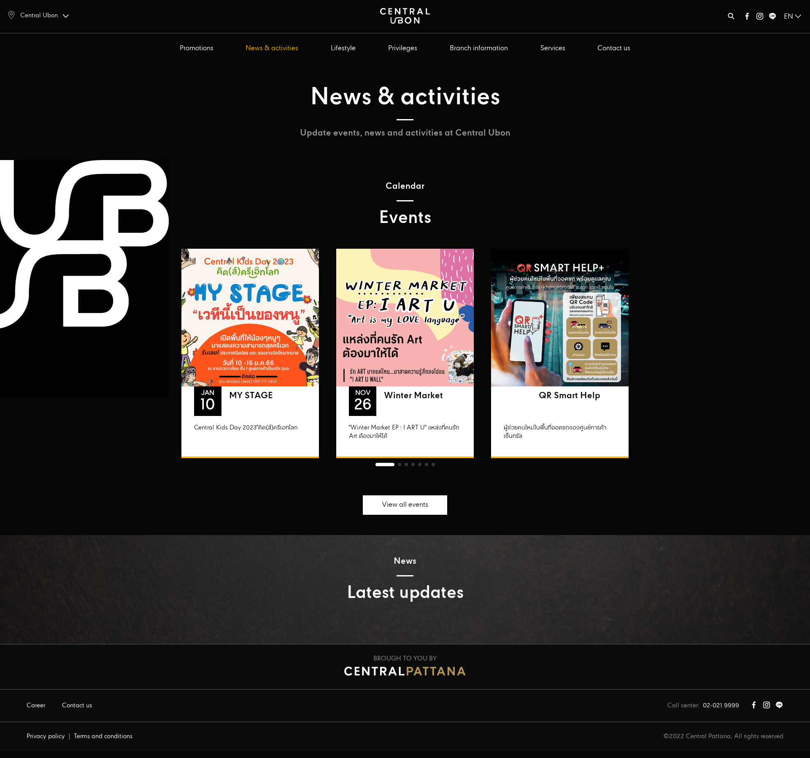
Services (552, 48)
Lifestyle (343, 48)
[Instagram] (760, 18)
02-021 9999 (721, 705)
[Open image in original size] (405, 15)
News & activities (272, 48)
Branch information (479, 48)
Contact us (613, 48)
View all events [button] (405, 505)
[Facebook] (747, 18)
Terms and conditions (103, 736)
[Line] (772, 18)
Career (36, 705)
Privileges (402, 48)
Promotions (196, 48)
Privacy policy (46, 736)
